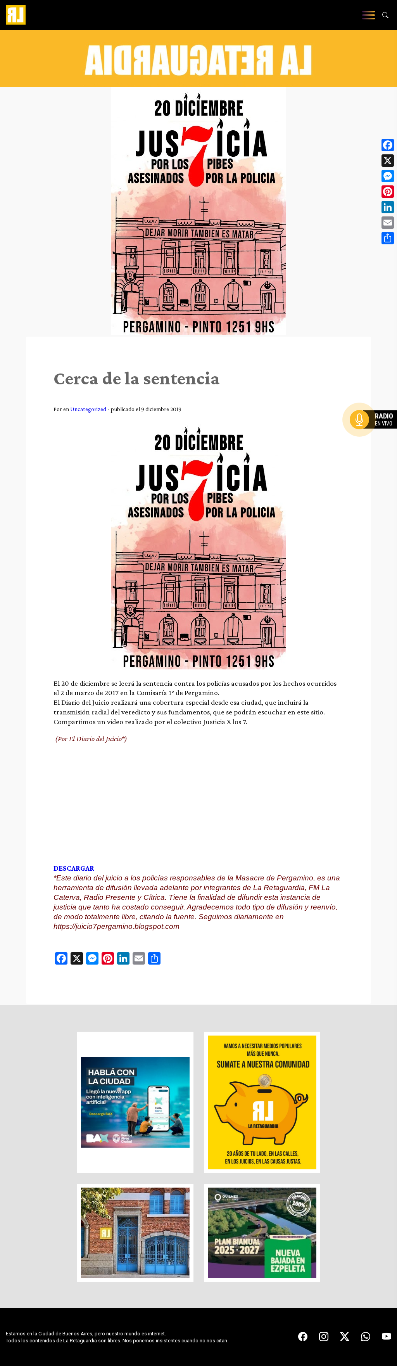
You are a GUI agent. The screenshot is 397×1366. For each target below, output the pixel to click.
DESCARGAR (74, 868)
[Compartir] (387, 238)
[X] (387, 160)
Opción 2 (375, 435)
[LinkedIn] (387, 207)
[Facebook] (387, 145)
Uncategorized (88, 409)
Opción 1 (375, 432)
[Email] (387, 222)
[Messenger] (387, 176)
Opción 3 (375, 438)
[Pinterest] (387, 191)
